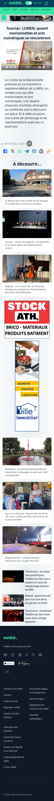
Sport (14, 9)
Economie (46, 9)
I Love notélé (10, 767)
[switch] (28, 3)
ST (29, 143)
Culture (24, 9)
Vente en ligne (36, 698)
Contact (7, 695)
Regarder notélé (12, 707)
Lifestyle (34, 9)
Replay (6, 9)
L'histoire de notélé (13, 688)
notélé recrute (11, 701)
